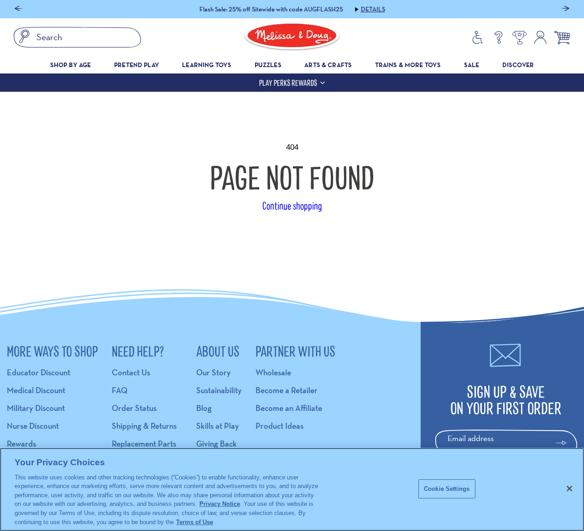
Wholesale (273, 372)
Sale (472, 64)
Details (373, 9)
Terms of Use (194, 521)
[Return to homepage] (292, 37)
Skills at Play (217, 426)
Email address (471, 438)
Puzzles (268, 64)
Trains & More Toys (408, 64)
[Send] (565, 443)
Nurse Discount (33, 426)
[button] (18, 9)
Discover (518, 64)
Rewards (21, 443)
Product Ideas (279, 426)
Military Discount (36, 408)
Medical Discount (36, 390)
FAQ (119, 390)
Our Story (213, 372)
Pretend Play (136, 64)
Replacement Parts (144, 443)
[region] (292, 489)
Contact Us (131, 372)
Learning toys (206, 64)
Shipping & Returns (144, 426)
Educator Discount (38, 372)
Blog (204, 408)
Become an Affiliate (289, 408)
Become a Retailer (287, 390)
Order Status (134, 408)
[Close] (569, 488)
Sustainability (219, 390)
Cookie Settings (446, 488)
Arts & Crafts (328, 64)
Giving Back (216, 443)
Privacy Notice (219, 503)
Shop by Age (70, 64)
